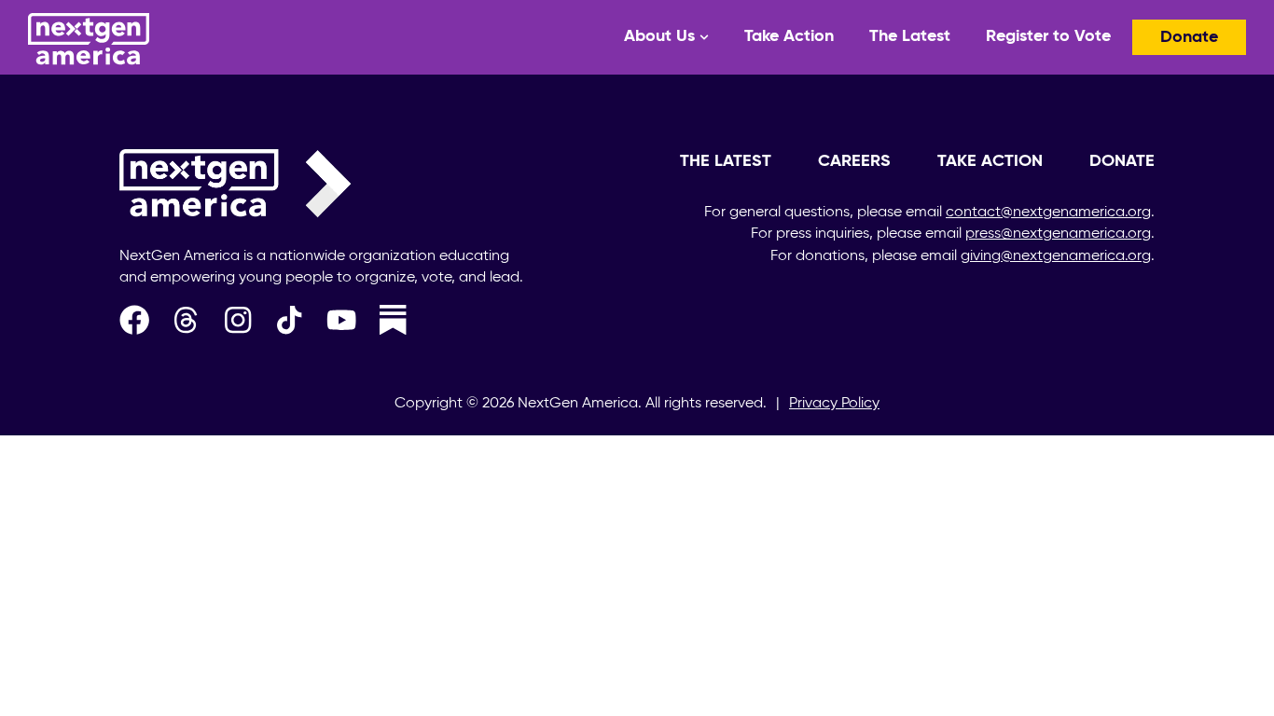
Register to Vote (1048, 36)
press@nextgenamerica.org (1058, 234)
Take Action (789, 36)
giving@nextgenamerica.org (1056, 256)
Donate (1189, 37)
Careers (854, 161)
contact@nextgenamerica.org (1048, 212)
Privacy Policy (834, 403)
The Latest (909, 36)
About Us (659, 36)
